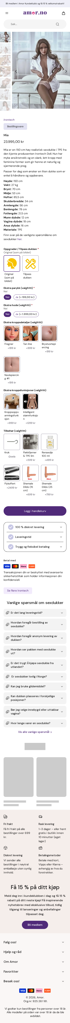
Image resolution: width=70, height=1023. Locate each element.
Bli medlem (35, 925)
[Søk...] (57, 24)
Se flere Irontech (18, 590)
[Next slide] (66, 71)
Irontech (9, 120)
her (19, 239)
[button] (35, 511)
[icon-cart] (62, 13)
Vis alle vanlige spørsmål (33, 732)
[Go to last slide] (16, 71)
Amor (40, 997)
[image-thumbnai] (5, 37)
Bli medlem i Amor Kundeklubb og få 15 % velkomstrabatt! (35, 3)
